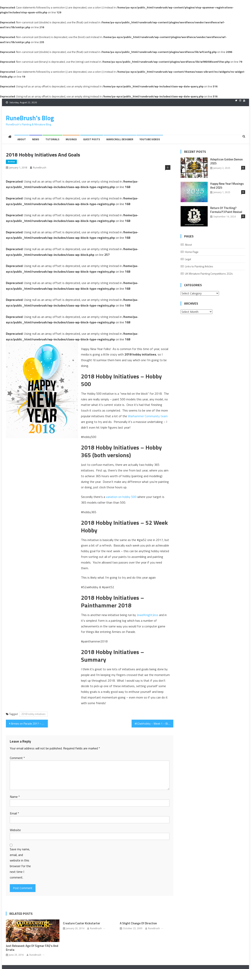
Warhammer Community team (148, 416)
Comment (17, 757)
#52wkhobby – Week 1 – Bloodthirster (154, 723)
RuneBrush (39, 167)
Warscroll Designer (119, 139)
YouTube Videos (149, 139)
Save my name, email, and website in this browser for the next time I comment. (20, 863)
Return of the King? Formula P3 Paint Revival (226, 210)
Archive (11, 161)
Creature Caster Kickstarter (81, 923)
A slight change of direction (138, 923)
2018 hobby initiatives (33, 714)
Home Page (191, 252)
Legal (188, 259)
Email (14, 813)
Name (15, 796)
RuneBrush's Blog (30, 118)
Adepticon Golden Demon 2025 (226, 161)
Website (15, 830)
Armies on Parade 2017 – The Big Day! (29, 723)
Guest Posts (91, 139)
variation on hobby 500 (121, 496)
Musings (71, 139)
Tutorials (52, 139)
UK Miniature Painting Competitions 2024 (209, 273)
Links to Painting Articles (199, 266)
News (35, 139)
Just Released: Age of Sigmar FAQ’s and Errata (32, 948)
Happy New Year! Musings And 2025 (227, 186)
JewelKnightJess (147, 615)
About (21, 139)
